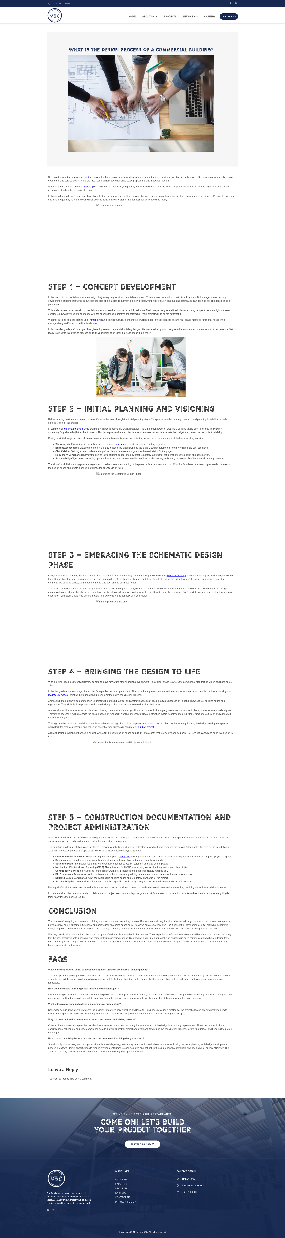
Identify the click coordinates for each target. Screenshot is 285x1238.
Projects (170, 16)
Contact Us (229, 16)
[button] (150, 16)
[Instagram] (236, 3)
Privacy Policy (125, 1201)
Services (189, 16)
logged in (67, 1078)
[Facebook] (48, 1210)
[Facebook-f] (230, 3)
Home (132, 16)
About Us (148, 16)
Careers (209, 16)
